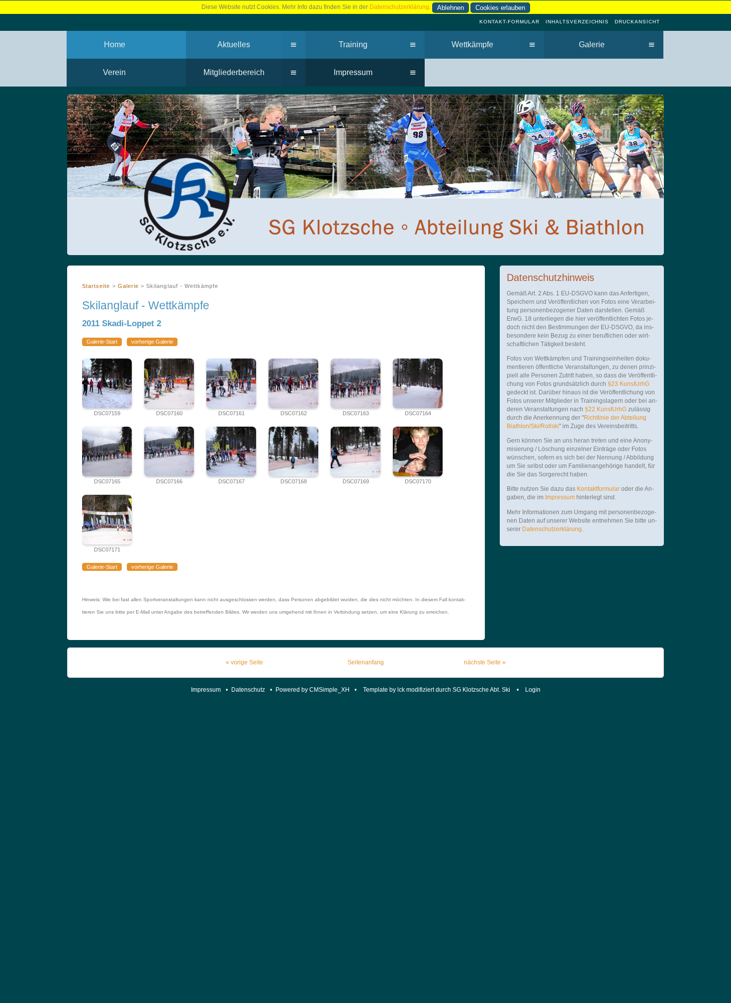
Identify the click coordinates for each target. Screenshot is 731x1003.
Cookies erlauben (500, 7)
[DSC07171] (107, 520)
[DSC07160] (169, 383)
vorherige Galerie (152, 342)
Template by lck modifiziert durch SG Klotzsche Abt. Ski (437, 689)
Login (533, 689)
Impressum (353, 72)
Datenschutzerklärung (399, 6)
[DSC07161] (231, 383)
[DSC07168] (293, 451)
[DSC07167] (231, 451)
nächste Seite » (485, 662)
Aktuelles (233, 44)
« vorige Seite (244, 662)
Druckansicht (637, 21)
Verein (114, 72)
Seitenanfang (366, 662)
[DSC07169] (355, 451)
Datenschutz (248, 689)
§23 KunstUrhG (628, 383)
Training (353, 44)
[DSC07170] (418, 451)
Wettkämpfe (472, 44)
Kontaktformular (598, 488)
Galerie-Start (102, 342)
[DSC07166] (169, 451)
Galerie (592, 44)
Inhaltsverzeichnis (577, 21)
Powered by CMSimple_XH (312, 689)
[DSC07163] (355, 383)
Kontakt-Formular (509, 21)
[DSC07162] (293, 383)
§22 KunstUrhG (606, 409)
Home (114, 44)
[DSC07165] (107, 451)
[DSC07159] (107, 383)
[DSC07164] (418, 383)
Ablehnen (450, 7)
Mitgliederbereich (234, 72)
